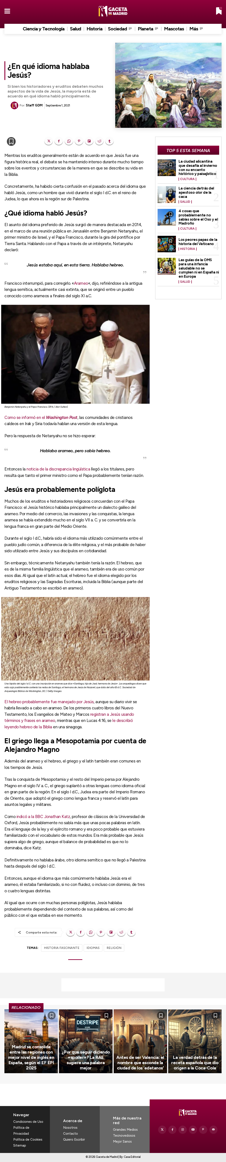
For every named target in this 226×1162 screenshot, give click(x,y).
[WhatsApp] (68, 141)
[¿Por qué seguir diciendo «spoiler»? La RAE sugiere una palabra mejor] (85, 1041)
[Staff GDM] (15, 105)
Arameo (81, 283)
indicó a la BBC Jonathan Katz (43, 816)
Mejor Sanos (122, 1141)
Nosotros (70, 1128)
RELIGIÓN (114, 948)
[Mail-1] (213, 1130)
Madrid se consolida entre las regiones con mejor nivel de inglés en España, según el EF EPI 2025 (31, 1057)
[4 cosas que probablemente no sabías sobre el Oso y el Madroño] (167, 217)
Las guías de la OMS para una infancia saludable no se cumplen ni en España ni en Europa (199, 268)
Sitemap (19, 1145)
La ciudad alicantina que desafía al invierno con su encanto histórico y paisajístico (198, 167)
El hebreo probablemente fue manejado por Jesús (49, 701)
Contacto (70, 1134)
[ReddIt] (99, 141)
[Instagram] (182, 1130)
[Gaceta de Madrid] (113, 11)
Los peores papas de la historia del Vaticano (198, 241)
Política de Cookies (27, 1140)
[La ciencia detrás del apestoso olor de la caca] (167, 194)
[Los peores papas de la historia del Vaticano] (167, 244)
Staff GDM (34, 105)
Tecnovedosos (124, 1136)
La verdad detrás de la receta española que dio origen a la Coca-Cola (194, 1063)
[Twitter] (162, 1130)
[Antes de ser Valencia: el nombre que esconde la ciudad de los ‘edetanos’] (140, 1041)
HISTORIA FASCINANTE (61, 948)
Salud (185, 201)
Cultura (187, 179)
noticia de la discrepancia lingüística (58, 469)
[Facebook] (58, 141)
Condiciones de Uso (28, 1122)
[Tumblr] (109, 141)
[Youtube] (193, 1130)
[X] (48, 141)
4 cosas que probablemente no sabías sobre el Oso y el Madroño (198, 217)
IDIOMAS (93, 948)
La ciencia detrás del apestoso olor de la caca (196, 192)
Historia (187, 249)
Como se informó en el (40, 417)
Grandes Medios (125, 1130)
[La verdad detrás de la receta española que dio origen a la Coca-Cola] (195, 1041)
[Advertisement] (113, 984)
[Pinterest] (79, 141)
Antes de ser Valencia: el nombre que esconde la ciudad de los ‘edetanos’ (140, 1063)
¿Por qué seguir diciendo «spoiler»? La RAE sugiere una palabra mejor (86, 1060)
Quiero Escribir (74, 1140)
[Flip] (89, 141)
